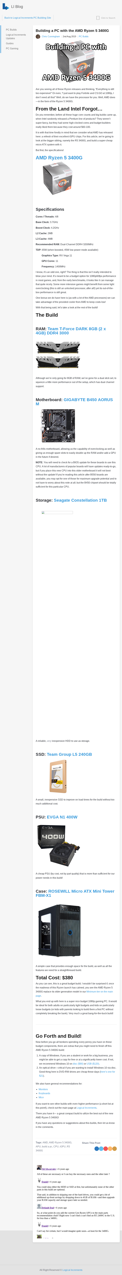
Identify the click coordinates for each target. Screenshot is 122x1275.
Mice (41, 1097)
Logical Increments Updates (16, 37)
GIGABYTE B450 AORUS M (74, 401)
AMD (45, 1142)
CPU (56, 1146)
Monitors (43, 1089)
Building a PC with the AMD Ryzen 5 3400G (72, 31)
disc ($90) (78, 1063)
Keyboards (44, 1093)
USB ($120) (93, 1063)
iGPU (63, 1146)
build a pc (47, 1146)
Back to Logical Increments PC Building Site (27, 18)
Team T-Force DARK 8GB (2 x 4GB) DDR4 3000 (71, 330)
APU (38, 1146)
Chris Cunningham (51, 36)
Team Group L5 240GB (69, 754)
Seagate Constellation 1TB (80, 500)
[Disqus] (76, 1201)
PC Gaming (12, 48)
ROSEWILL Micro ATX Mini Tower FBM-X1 (75, 893)
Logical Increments (87, 1108)
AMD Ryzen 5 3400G (59, 157)
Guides (10, 43)
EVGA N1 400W (62, 817)
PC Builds (11, 29)
